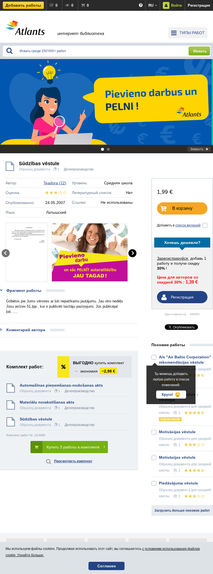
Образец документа (34, 169)
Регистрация (199, 5)
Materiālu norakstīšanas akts (47, 402)
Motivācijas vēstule (177, 432)
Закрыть (196, 149)
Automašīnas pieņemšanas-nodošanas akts (61, 385)
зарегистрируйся (172, 258)
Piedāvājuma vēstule (178, 483)
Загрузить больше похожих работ (182, 510)
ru (150, 5)
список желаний (188, 225)
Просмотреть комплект (73, 461)
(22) (55, 183)
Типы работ (192, 32)
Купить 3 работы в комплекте (73, 447)
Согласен (106, 566)
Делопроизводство (79, 169)
